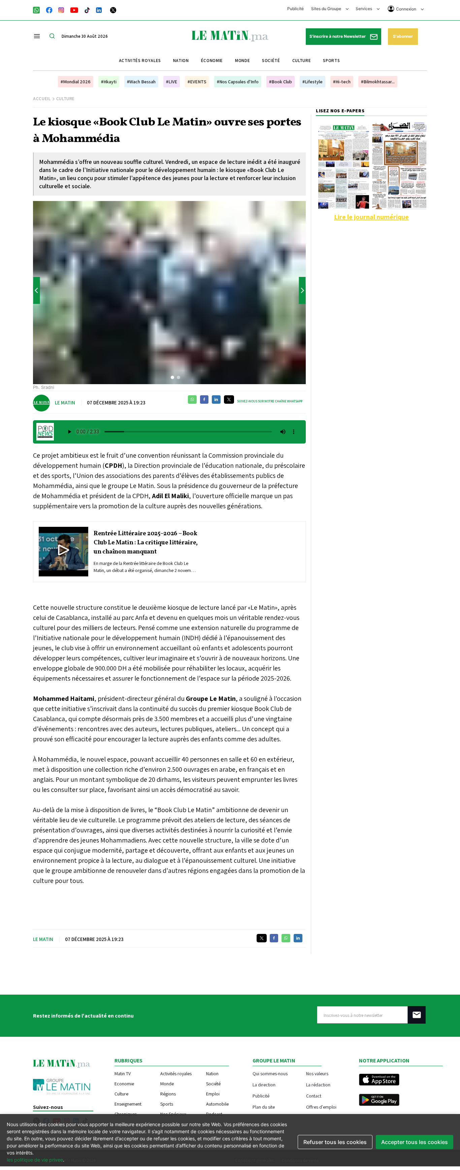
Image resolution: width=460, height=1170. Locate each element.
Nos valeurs (317, 1073)
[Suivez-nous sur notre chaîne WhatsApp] (38, 9)
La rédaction (318, 1084)
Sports (331, 60)
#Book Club (280, 82)
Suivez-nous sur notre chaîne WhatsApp (269, 401)
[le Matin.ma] (230, 35)
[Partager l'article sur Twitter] (229, 399)
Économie (212, 60)
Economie (124, 1084)
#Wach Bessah (141, 82)
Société (271, 60)
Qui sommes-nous (270, 1073)
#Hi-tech (342, 82)
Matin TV (122, 1074)
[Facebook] (49, 9)
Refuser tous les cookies (335, 1142)
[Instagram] (61, 9)
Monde (242, 60)
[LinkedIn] (99, 9)
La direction (264, 1084)
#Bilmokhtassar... (378, 82)
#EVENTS (197, 82)
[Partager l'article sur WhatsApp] (192, 399)
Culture (301, 60)
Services (364, 8)
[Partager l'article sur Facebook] (204, 399)
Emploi (213, 1094)
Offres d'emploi (321, 1107)
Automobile (217, 1104)
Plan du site (264, 1107)
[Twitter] (113, 9)
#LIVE (171, 82)
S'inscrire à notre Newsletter (338, 36)
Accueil (42, 99)
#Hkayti (109, 82)
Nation (181, 60)
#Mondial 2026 (76, 82)
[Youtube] (74, 9)
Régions (168, 1094)
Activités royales (140, 60)
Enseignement (127, 1104)
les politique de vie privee (35, 1160)
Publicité (295, 8)
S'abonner (403, 36)
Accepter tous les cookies (414, 1142)
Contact (313, 1095)
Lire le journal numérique (371, 216)
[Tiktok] (87, 9)
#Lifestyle (312, 82)
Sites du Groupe (326, 8)
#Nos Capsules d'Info (238, 82)
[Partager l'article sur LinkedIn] (216, 399)
